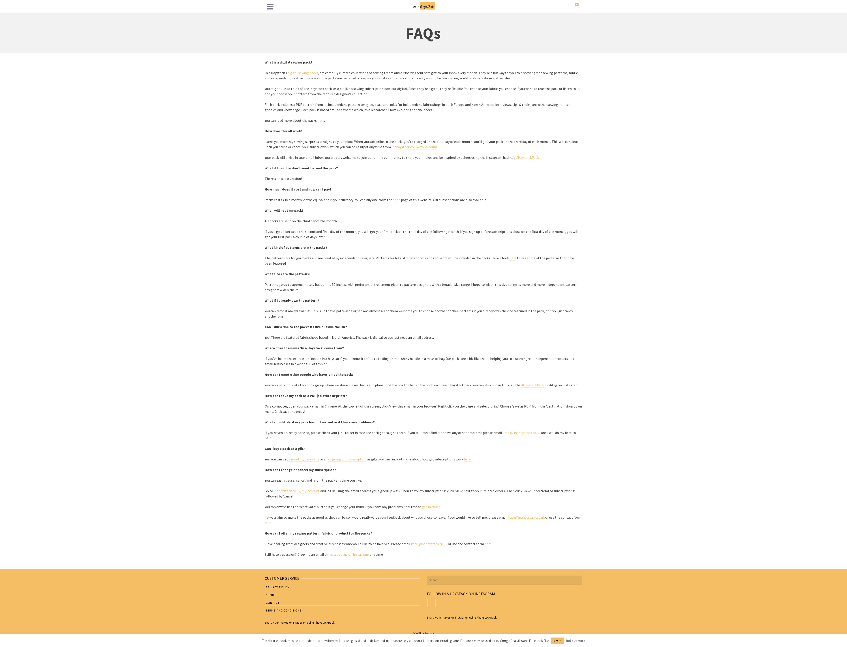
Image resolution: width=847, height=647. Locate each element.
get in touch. (431, 507)
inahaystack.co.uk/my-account (414, 147)
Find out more (574, 641)
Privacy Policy (278, 587)
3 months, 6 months (304, 459)
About (271, 595)
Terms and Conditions (284, 610)
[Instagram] (431, 603)
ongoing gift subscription (347, 459)
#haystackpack (325, 623)
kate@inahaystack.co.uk (526, 517)
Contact (272, 603)
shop (396, 200)
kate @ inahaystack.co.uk (521, 432)
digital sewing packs (303, 73)
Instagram (299, 623)
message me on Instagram (349, 554)
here (320, 120)
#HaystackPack (527, 157)
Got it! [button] (557, 641)
